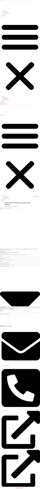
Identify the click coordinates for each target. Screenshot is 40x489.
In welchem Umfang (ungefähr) (4, 266)
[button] (20, 56)
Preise (2, 16)
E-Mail (1, 261)
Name (1, 256)
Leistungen (3, 10)
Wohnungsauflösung (6, 13)
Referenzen (3, 15)
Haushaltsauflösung (6, 12)
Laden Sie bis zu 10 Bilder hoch (4, 308)
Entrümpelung (5, 11)
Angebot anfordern (36, 196)
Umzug (4, 14)
